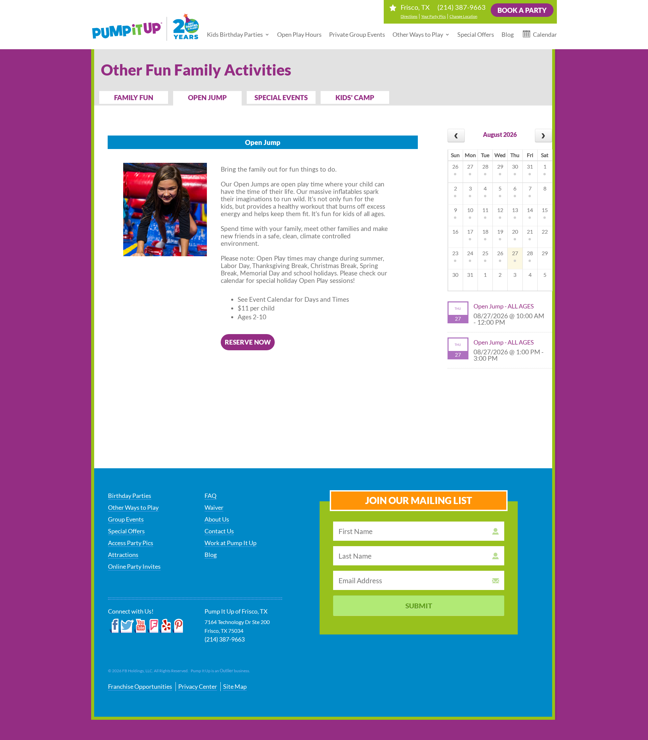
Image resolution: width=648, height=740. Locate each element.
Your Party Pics (433, 16)
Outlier (226, 670)
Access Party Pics (130, 542)
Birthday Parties (129, 495)
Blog (508, 34)
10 (470, 210)
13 (515, 210)
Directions (409, 16)
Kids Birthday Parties (235, 34)
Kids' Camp (354, 97)
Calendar (545, 34)
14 (530, 210)
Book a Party (522, 10)
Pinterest (177, 626)
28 (485, 166)
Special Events (281, 97)
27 (470, 166)
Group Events (126, 519)
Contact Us (219, 531)
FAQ (210, 495)
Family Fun (133, 97)
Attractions (123, 554)
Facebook (114, 626)
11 (485, 210)
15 (545, 210)
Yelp (164, 626)
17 (470, 231)
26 (455, 166)
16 (455, 231)
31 (530, 166)
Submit (418, 605)
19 (500, 231)
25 (485, 253)
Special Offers (475, 34)
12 (500, 210)
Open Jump (207, 97)
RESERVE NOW (248, 342)
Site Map (235, 686)
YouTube (140, 626)
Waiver (214, 507)
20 (515, 231)
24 (470, 253)
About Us (217, 519)
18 (485, 231)
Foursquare (152, 626)
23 (455, 253)
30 (515, 166)
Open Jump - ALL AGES (504, 306)
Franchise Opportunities (140, 686)
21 (530, 231)
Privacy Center (197, 686)
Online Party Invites (134, 566)
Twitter (127, 626)
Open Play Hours (299, 34)
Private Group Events (357, 34)
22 (545, 231)
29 (500, 166)
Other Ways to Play (418, 34)
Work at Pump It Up (230, 542)
